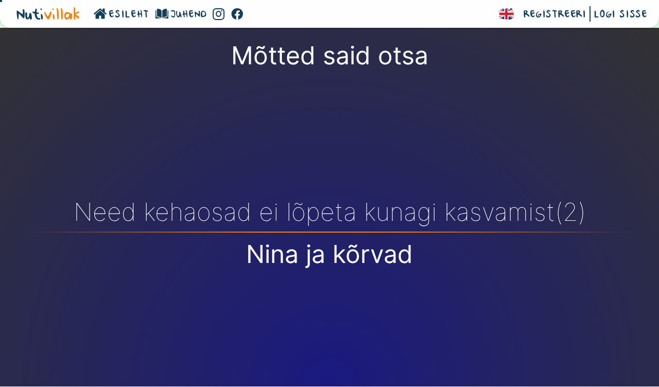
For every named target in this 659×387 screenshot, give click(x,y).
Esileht (129, 15)
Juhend (188, 15)
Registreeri (555, 15)
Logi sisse (621, 15)
